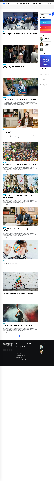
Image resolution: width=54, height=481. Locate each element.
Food (48, 74)
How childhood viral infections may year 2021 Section (18, 262)
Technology (17, 3)
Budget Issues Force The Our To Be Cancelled (47, 44)
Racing (34, 3)
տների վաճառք (47, 86)
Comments (15, 36)
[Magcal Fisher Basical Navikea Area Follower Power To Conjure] (41, 39)
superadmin (5, 36)
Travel (40, 79)
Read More (5, 106)
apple (43, 74)
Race (25, 348)
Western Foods (44, 79)
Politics (24, 3)
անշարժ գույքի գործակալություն (21, 355)
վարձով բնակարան (43, 84)
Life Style (27, 3)
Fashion (21, 3)
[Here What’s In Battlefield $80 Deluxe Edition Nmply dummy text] (41, 49)
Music (31, 3)
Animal (37, 3)
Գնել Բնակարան (18, 353)
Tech (43, 77)
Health (16, 348)
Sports (41, 77)
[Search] (48, 3)
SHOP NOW (45, 64)
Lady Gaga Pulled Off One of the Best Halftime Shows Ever (19, 99)
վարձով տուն (42, 86)
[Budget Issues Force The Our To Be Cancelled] (41, 44)
